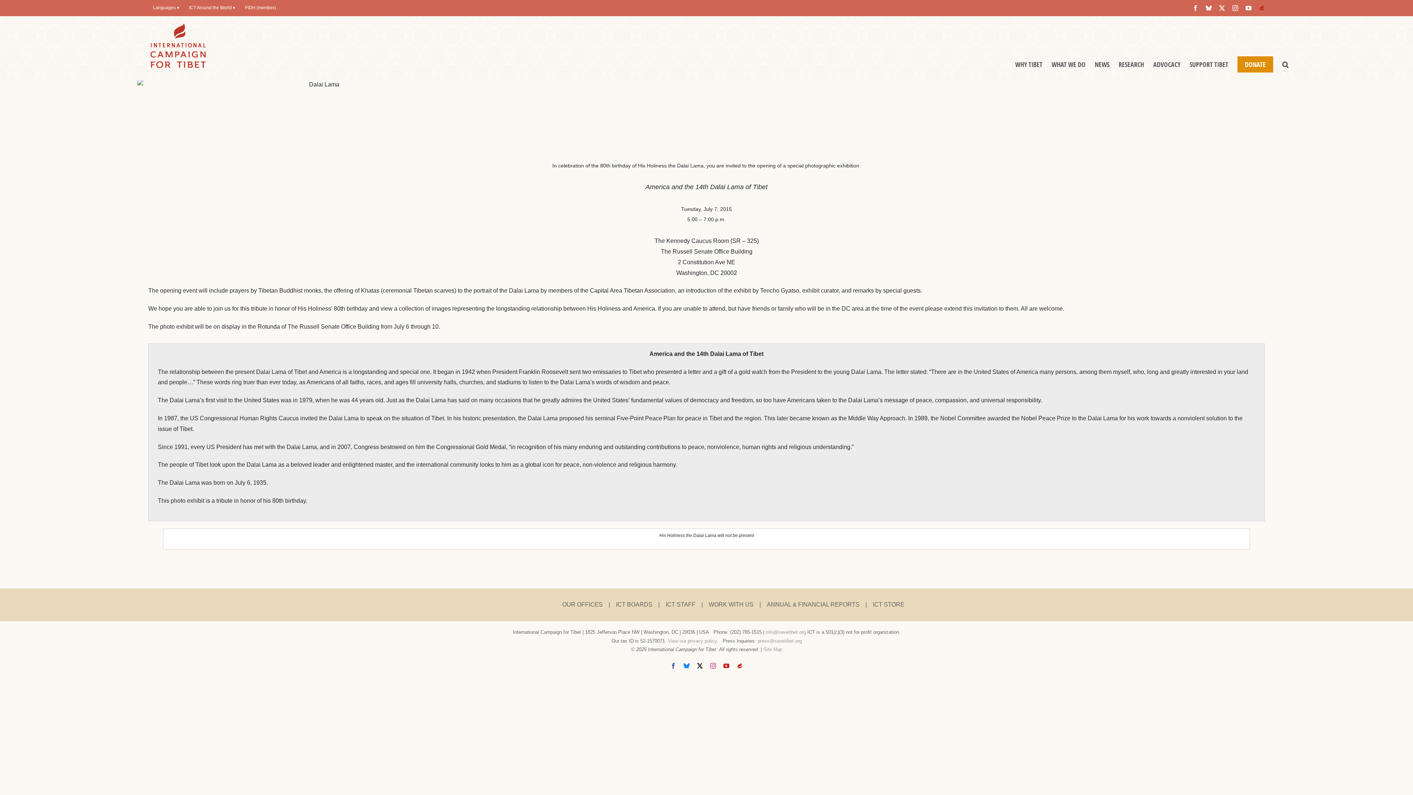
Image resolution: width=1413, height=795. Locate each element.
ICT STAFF (680, 604)
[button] (1285, 64)
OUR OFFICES (582, 604)
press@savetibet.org (780, 641)
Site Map (772, 649)
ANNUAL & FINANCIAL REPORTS (813, 604)
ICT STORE (888, 604)
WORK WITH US (731, 604)
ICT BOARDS (634, 604)
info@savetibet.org (786, 632)
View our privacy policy (692, 641)
